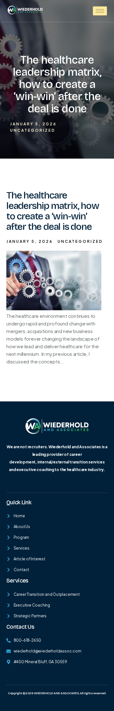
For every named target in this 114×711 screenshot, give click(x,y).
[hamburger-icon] (100, 11)
